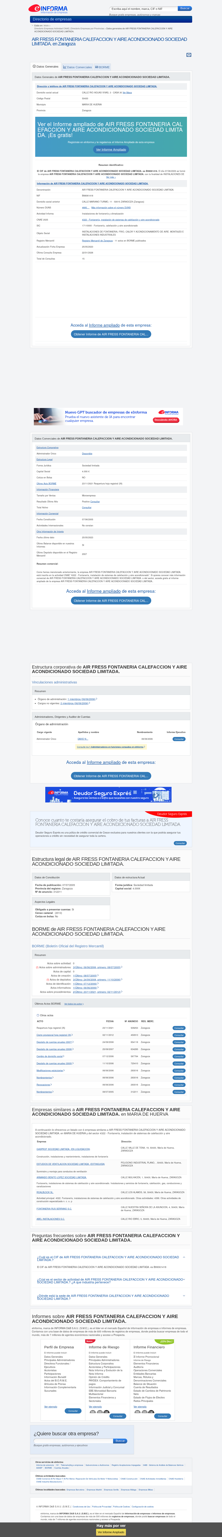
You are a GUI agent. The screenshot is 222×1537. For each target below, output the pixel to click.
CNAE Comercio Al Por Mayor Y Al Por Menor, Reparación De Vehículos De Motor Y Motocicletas (77, 1478)
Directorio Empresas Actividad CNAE (51, 28)
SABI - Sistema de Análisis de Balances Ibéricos (163, 1465)
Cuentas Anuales (61, 1467)
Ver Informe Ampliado (111, 1532)
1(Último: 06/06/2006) (85, 987)
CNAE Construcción (129, 1478)
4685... (86, 207)
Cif (57, 1465)
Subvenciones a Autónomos (97, 1465)
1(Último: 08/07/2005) (85, 975)
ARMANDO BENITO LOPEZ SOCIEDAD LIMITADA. (62, 1177)
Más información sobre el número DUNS (111, 207)
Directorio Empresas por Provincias (87, 28)
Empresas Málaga (128, 1489)
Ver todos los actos (73, 1004)
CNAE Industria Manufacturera (49, 1481)
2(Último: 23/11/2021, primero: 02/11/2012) (97, 992)
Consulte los (110, 746)
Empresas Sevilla (111, 1489)
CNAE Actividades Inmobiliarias (153, 1478)
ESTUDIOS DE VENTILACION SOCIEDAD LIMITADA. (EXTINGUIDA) (71, 1164)
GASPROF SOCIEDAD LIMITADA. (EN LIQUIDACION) (63, 1149)
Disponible (87, 453)
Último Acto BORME (46, 483)
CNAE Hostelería (176, 1478)
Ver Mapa (127, 92)
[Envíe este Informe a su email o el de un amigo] (188, 54)
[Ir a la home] (48, 7)
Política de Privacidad (101, 1506)
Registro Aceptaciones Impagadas (126, 1465)
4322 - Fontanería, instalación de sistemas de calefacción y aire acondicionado (120, 219)
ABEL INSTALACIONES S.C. (51, 1218)
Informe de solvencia (45, 1465)
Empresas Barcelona (75, 1489)
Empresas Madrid (94, 1489)
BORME (48, 1467)
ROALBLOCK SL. (45, 1192)
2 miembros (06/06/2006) (74, 703)
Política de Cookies (121, 1506)
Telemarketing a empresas (72, 1465)
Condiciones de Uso (81, 1506)
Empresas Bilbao (146, 1489)
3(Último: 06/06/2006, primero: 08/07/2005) (97, 967)
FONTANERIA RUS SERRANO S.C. (54, 1208)
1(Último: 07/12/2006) (85, 983)
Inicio (46, 25)
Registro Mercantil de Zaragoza (97, 240)
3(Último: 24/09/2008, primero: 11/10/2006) (97, 979)
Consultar (95, 501)
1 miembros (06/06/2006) (82, 699)
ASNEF (39, 1467)
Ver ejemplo (50, 1406)
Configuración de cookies (143, 1506)
